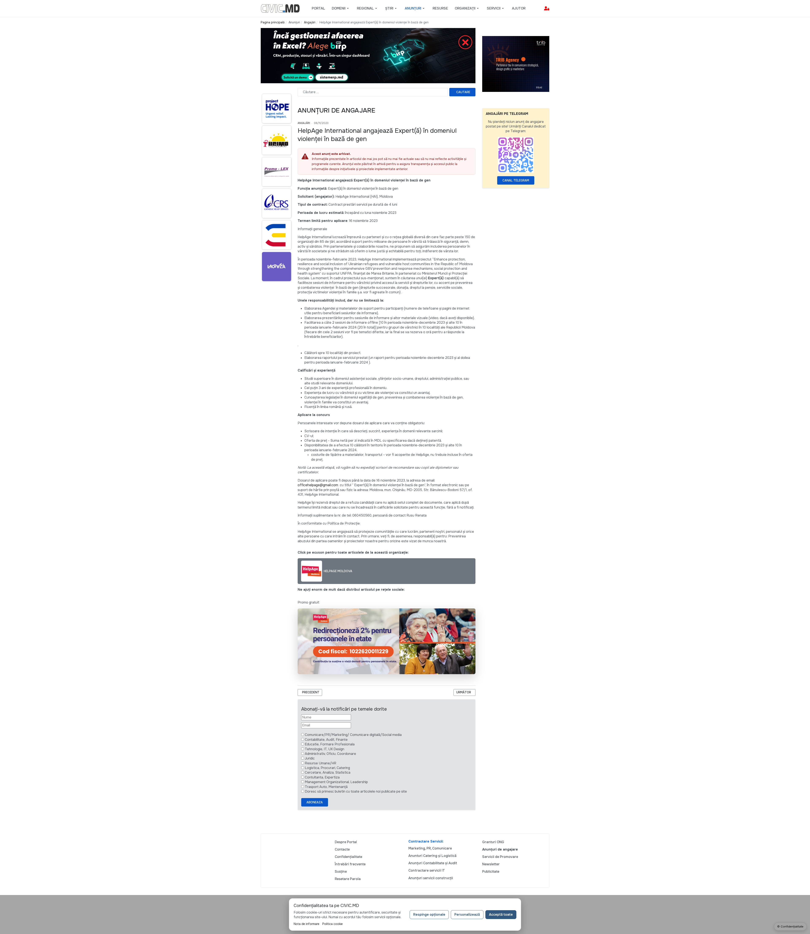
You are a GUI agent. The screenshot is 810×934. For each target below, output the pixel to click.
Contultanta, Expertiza (322, 777)
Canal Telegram (515, 180)
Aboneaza (314, 802)
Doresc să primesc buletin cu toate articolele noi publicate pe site (356, 791)
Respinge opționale (429, 914)
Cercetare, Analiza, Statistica (327, 772)
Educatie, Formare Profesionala (330, 744)
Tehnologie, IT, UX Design (324, 749)
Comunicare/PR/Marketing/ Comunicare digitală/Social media (353, 735)
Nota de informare (306, 924)
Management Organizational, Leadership (336, 782)
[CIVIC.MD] (280, 8)
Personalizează (467, 914)
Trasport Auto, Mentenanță (326, 787)
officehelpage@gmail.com (318, 485)
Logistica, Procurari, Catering (327, 768)
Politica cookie (332, 924)
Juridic (310, 758)
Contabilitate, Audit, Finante (326, 739)
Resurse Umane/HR (320, 763)
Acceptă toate (501, 914)
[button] (341, 8)
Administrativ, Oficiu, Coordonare (330, 753)
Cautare (463, 92)
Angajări (304, 123)
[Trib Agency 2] (515, 64)
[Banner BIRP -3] (368, 55)
